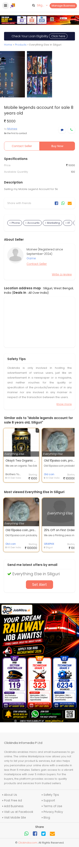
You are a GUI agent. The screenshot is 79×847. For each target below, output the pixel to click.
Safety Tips (51, 795)
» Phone (15, 223)
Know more (64, 404)
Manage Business (63, 6)
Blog (47, 817)
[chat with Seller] (62, 130)
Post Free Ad (13, 800)
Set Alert (39, 584)
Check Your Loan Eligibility (38, 36)
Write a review (62, 274)
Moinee (12, 129)
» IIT (67, 223)
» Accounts (32, 223)
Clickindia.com (27, 843)
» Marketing (52, 223)
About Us (10, 795)
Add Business (13, 806)
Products (21, 45)
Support (49, 800)
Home (8, 45)
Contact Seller (22, 146)
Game (31, 258)
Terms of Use (53, 806)
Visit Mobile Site (15, 817)
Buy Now (57, 146)
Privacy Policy (53, 812)
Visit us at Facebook (18, 812)
